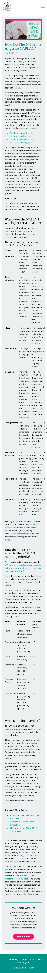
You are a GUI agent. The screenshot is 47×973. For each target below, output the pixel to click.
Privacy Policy (12, 959)
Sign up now (23, 936)
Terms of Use (27, 959)
